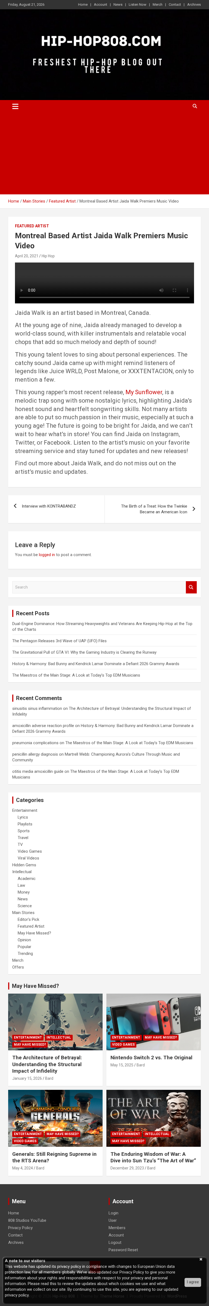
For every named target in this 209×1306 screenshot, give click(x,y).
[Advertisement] (104, 153)
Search (191, 587)
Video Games (30, 851)
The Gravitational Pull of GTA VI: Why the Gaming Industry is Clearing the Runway (84, 652)
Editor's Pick (28, 919)
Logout (115, 1242)
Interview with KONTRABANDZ (49, 506)
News (117, 4)
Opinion (24, 939)
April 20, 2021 (26, 256)
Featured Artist (32, 226)
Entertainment (24, 810)
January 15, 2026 (27, 1078)
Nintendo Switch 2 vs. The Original (151, 1057)
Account (100, 4)
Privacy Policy (20, 1227)
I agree (193, 1282)
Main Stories (23, 912)
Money (24, 892)
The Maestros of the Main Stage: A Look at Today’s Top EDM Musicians (76, 675)
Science (25, 905)
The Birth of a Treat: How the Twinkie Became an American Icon (154, 509)
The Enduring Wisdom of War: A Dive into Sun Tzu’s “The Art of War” (153, 1157)
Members (117, 1227)
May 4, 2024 (22, 1168)
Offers (18, 967)
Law (21, 885)
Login (113, 1213)
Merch (157, 4)
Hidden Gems (24, 864)
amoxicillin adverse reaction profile (43, 725)
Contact (175, 4)
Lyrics (23, 817)
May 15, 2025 (121, 1065)
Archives (194, 4)
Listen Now (137, 4)
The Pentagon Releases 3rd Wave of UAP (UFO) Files (59, 640)
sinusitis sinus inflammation (37, 708)
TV (20, 844)
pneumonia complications (35, 742)
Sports (24, 830)
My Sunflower (143, 392)
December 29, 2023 (127, 1168)
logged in (47, 554)
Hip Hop (48, 256)
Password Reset (123, 1249)
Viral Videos (28, 858)
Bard (49, 1078)
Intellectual (22, 871)
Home (83, 4)
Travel (23, 837)
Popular (24, 946)
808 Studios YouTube (27, 1220)
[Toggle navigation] (15, 106)
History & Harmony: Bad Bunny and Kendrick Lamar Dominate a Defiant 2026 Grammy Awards (95, 663)
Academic (27, 878)
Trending (25, 953)
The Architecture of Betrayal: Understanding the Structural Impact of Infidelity (47, 1064)
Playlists (25, 824)
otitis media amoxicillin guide (37, 771)
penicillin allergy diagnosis (35, 754)
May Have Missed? (34, 933)
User (113, 1220)
